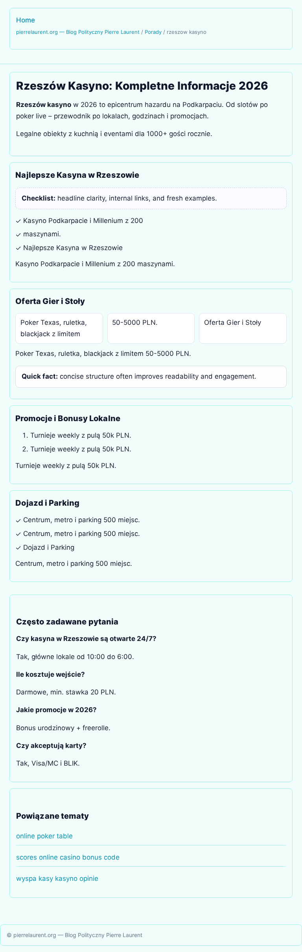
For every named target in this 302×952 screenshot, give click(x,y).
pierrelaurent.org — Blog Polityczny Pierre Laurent (78, 32)
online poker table (44, 836)
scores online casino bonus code (68, 857)
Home (25, 20)
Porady (153, 32)
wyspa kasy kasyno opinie (57, 878)
